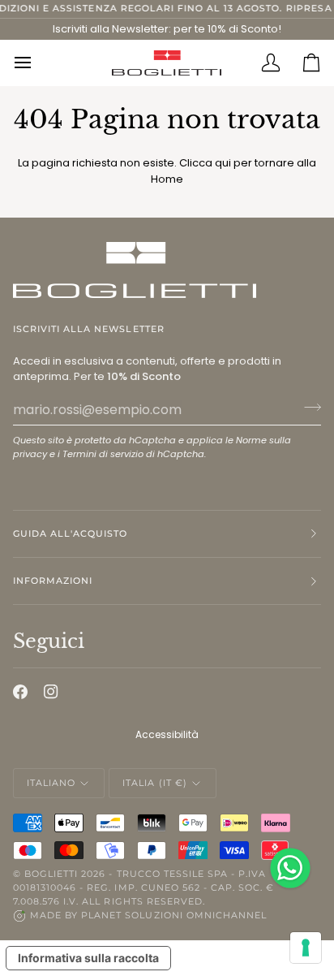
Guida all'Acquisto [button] (70, 533)
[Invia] (307, 408)
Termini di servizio (102, 453)
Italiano (51, 782)
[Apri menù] (33, 62)
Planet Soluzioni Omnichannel (174, 915)
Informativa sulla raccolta (88, 958)
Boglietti (51, 873)
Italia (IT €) (154, 782)
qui (223, 163)
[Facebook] (20, 691)
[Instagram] (51, 691)
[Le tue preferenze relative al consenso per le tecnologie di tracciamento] (305, 947)
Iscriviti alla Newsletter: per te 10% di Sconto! (167, 29)
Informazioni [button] (52, 580)
